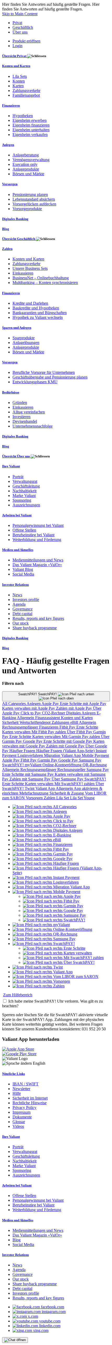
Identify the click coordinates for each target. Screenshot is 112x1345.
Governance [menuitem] (23, 609)
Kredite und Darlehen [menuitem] (30, 303)
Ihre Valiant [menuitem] (11, 466)
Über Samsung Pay (68, 779)
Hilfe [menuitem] (17, 1093)
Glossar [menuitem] (19, 1121)
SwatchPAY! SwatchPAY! (38, 694)
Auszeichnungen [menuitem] (26, 505)
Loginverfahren (30, 755)
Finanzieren (49, 727)
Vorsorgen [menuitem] (9, 184)
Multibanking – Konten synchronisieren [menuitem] (45, 282)
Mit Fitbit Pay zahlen (49, 732)
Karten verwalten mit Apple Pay (29, 708)
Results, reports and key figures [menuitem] (38, 618)
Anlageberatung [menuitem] (26, 155)
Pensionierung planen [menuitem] (30, 194)
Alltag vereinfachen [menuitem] (29, 412)
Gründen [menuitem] (20, 402)
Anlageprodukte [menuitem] (26, 169)
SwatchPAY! (13, 765)
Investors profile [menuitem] (26, 599)
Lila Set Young (82, 798)
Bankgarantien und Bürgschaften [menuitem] (40, 312)
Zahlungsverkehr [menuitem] (26, 90)
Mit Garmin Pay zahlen (81, 736)
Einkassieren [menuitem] (23, 273)
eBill (74, 722)
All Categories (14, 703)
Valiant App (45, 788)
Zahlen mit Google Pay (65, 746)
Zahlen (50, 798)
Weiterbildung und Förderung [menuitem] (37, 539)
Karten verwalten (17, 732)
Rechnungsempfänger (20, 727)
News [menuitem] (17, 595)
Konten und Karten (77, 717)
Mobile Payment (95, 755)
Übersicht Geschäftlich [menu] (19, 239)
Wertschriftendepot (36, 722)
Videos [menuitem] (18, 1126)
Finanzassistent (48, 717)
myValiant (33, 765)
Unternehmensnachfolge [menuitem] (33, 426)
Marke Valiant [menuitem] (24, 495)
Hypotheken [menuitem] (23, 115)
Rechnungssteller (71, 769)
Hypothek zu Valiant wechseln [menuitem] (38, 317)
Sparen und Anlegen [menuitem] (16, 328)
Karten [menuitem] (18, 86)
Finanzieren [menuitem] (11, 105)
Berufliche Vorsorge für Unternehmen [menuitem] (44, 372)
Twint (30, 788)
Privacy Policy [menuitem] (24, 1107)
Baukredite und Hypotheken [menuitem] (36, 308)
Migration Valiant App (63, 755)
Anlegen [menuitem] (8, 145)
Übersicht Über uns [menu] (16, 456)
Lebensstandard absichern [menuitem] (34, 199)
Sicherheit (11, 722)
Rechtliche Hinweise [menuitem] (30, 1103)
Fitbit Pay (67, 727)
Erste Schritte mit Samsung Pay (28, 774)
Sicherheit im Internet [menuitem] (30, 1098)
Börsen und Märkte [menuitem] (28, 174)
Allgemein (26, 717)
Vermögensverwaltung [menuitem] (31, 159)
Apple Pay (50, 703)
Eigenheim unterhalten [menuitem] (31, 130)
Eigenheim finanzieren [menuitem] (31, 125)
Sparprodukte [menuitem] (24, 338)
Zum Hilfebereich (17, 995)
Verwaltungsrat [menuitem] (25, 481)
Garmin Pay (48, 760)
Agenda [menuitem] (19, 604)
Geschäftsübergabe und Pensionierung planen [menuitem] (50, 377)
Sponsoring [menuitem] (22, 500)
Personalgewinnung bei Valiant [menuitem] (38, 525)
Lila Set (63, 798)
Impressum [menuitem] (21, 1112)
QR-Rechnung (95, 765)
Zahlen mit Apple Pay (74, 708)
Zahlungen (61, 722)
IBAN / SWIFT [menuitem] (26, 1084)
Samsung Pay (90, 760)
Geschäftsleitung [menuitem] (26, 486)
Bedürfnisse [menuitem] (10, 392)
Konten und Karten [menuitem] (16, 66)
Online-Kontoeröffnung (62, 765)
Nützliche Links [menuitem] (13, 1074)
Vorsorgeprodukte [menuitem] (27, 208)
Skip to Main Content (20, 14)
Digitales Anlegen (81, 713)
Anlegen (34, 703)
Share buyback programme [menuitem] (35, 628)
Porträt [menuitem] (18, 476)
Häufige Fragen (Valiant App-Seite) (66, 750)
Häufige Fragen (22, 750)
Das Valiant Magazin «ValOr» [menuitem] (37, 564)
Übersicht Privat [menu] (14, 56)
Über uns (20, 32)
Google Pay (33, 741)
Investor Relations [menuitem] (15, 585)
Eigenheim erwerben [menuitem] (30, 120)
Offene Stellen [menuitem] (24, 530)
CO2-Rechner (54, 713)
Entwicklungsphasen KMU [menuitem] (35, 382)
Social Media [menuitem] (23, 574)
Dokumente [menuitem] (22, 1117)
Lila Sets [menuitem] (20, 76)
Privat (17, 22)
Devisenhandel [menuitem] (25, 421)
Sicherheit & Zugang (67, 793)
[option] (45, 807)
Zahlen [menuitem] (7, 249)
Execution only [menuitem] (25, 164)
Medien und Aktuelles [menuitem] (17, 550)
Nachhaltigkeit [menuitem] (24, 491)
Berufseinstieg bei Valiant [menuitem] (33, 535)
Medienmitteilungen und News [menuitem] (38, 560)
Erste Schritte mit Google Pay (68, 741)
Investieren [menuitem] (21, 416)
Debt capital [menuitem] (22, 613)
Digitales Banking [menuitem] (15, 219)
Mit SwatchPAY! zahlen (75, 783)
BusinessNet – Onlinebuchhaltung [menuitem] (41, 278)
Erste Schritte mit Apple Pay (83, 703)
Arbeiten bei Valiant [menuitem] (17, 515)
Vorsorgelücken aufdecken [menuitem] (34, 204)
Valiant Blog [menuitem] (23, 569)
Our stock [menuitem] (21, 623)
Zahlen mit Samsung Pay (30, 779)
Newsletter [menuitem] (21, 1088)
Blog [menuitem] (5, 229)
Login (17, 45)
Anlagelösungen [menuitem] (26, 342)
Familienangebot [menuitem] (26, 95)
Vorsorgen (35, 798)
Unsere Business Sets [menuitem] (30, 268)
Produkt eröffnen (26, 41)
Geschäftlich (23, 27)
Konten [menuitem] (19, 81)
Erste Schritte (87, 727)
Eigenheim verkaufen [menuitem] (30, 134)
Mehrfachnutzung (34, 793)
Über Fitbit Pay (80, 732)
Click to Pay (31, 713)
